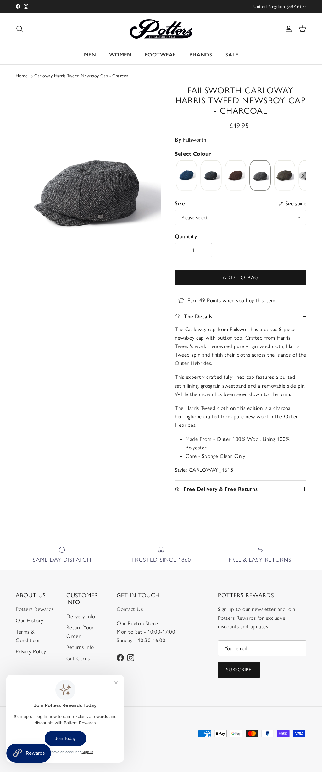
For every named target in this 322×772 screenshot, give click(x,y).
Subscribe (239, 670)
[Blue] (186, 176)
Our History (29, 620)
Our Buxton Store (137, 623)
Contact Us (130, 609)
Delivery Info (80, 616)
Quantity (186, 236)
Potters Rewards (35, 609)
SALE (231, 54)
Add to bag (241, 277)
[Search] (19, 29)
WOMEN (120, 54)
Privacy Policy (31, 651)
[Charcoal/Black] (260, 176)
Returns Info (80, 647)
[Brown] (235, 176)
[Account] (287, 29)
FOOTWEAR (160, 54)
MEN (90, 54)
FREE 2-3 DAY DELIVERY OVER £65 (161, 6)
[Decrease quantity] (180, 250)
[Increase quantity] (206, 250)
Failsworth (194, 140)
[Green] (284, 176)
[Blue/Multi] (211, 176)
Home (22, 75)
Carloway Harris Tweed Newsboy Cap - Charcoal (82, 75)
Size (180, 203)
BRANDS (200, 54)
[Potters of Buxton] (161, 29)
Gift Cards (78, 658)
